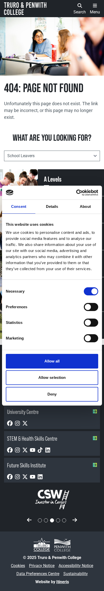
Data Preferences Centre (37, 573)
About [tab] (85, 206)
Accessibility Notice (76, 565)
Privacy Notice (42, 565)
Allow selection (52, 377)
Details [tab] (52, 206)
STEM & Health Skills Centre (32, 438)
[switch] (91, 307)
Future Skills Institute (26, 465)
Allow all (52, 361)
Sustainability (75, 573)
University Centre (23, 411)
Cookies (18, 565)
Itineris (62, 581)
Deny (52, 394)
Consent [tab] (18, 206)
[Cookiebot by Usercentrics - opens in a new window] (76, 192)
